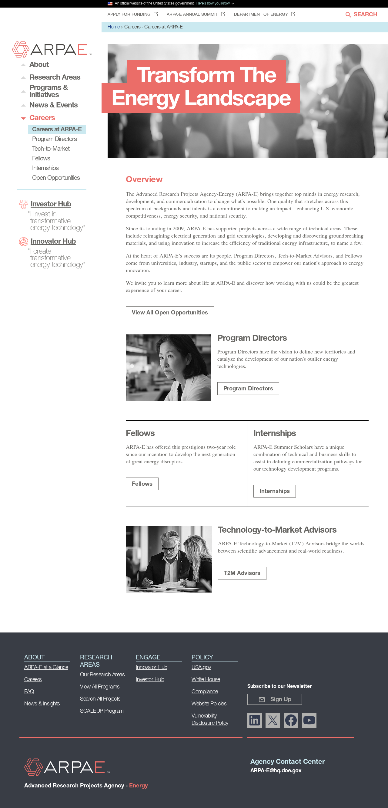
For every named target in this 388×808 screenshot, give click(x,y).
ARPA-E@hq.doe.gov (275, 771)
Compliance (205, 692)
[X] (273, 720)
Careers (33, 680)
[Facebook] (291, 720)
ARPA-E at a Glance (46, 668)
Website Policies (209, 704)
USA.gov (201, 668)
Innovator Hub (53, 241)
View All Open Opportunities (170, 313)
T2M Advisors (242, 573)
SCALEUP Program (102, 711)
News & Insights (42, 704)
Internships (274, 491)
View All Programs (100, 687)
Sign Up (280, 700)
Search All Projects (100, 699)
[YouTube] (309, 720)
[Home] (52, 56)
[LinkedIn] (254, 720)
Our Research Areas (102, 675)
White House (206, 680)
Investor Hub (51, 204)
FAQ (29, 692)
